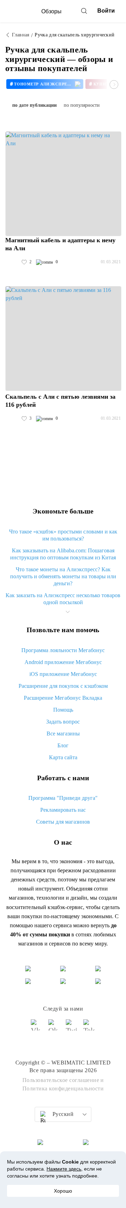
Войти (106, 11)
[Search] (84, 11)
